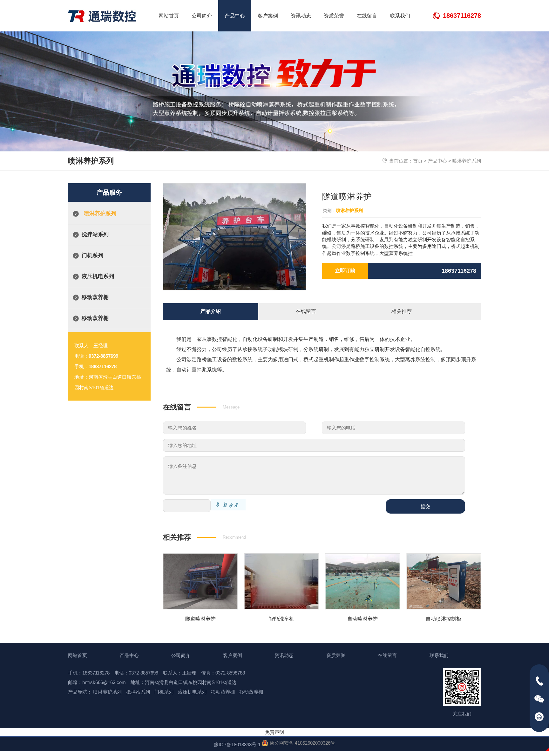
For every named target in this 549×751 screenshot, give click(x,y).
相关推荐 (401, 311)
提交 (425, 506)
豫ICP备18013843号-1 (237, 744)
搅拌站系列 (95, 234)
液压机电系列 (98, 276)
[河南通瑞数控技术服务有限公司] (102, 16)
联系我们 (400, 15)
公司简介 (202, 15)
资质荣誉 (334, 15)
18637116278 (462, 15)
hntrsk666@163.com (104, 682)
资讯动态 (301, 15)
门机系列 (92, 255)
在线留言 (367, 15)
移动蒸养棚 (95, 297)
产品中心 (235, 15)
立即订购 (345, 270)
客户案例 (268, 15)
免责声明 (274, 732)
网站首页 (169, 15)
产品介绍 (210, 311)
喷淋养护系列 (466, 160)
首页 (418, 160)
